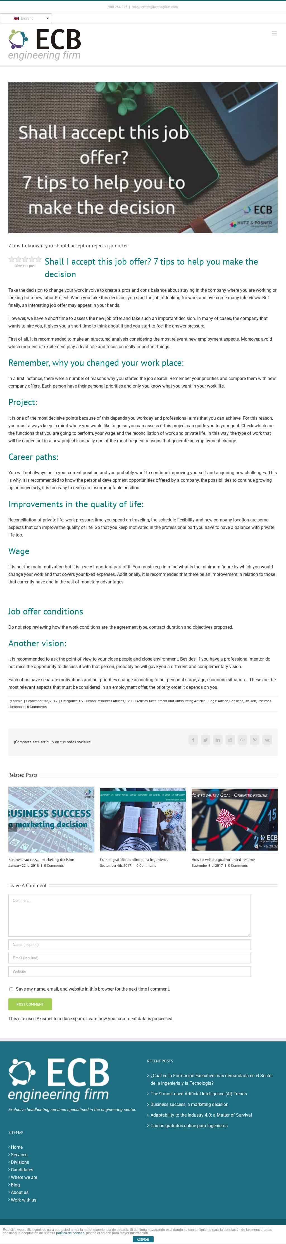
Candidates (22, 1175)
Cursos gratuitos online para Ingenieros (42, 859)
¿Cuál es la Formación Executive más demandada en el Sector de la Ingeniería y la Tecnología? (212, 1085)
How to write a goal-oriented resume (131, 859)
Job (253, 701)
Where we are (24, 1183)
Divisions (20, 1168)
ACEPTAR (143, 1239)
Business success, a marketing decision (189, 1110)
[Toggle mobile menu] (275, 33)
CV (247, 701)
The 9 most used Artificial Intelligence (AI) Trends (199, 1099)
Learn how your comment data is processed (129, 1024)
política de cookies (70, 1233)
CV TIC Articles (136, 701)
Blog (15, 1190)
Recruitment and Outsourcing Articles (177, 701)
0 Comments (37, 707)
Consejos (236, 701)
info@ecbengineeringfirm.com (155, 7)
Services (19, 1160)
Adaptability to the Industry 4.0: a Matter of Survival (201, 1120)
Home (17, 1152)
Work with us (23, 1205)
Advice (223, 701)
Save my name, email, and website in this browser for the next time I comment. (93, 994)
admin (18, 701)
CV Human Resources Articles (101, 701)
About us (19, 1198)
